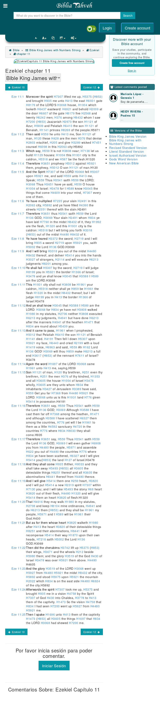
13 (18, 330)
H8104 (55, 506)
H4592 (52, 426)
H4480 (64, 234)
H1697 (53, 364)
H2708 (31, 506)
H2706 (62, 314)
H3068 (62, 105)
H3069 (48, 218)
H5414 (69, 255)
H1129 (38, 155)
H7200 (31, 121)
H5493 (53, 468)
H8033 (71, 431)
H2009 (94, 109)
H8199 (31, 272)
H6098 (42, 147)
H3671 (48, 552)
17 (18, 439)
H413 (69, 101)
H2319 (69, 485)
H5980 (31, 556)
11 (18, 284)
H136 (30, 218)
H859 (75, 289)
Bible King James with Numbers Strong (54, 50)
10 (18, 268)
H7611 (79, 355)
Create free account (132, 63)
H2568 (86, 113)
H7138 (85, 151)
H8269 (65, 130)
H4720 (77, 426)
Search (127, 15)
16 (18, 405)
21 (18, 522)
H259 (74, 481)
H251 (85, 372)
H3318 (87, 230)
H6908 (96, 443)
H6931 (90, 101)
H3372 (53, 238)
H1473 (61, 602)
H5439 (63, 326)
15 (18, 372)
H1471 (88, 322)
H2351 (41, 209)
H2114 (60, 259)
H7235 (57, 201)
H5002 (31, 247)
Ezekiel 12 (90, 87)
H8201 (46, 263)
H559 (45, 134)
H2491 (82, 201)
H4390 (83, 205)
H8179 (31, 105)
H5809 (39, 126)
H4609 (55, 192)
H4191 (49, 339)
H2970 (67, 121)
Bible (16, 50)
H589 (70, 188)
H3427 (47, 389)
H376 (58, 117)
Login (107, 27)
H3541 (58, 180)
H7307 (58, 96)
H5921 (91, 163)
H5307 (94, 172)
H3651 (45, 163)
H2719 (79, 238)
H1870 (73, 535)
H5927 (31, 573)
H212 (79, 552)
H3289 (76, 142)
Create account (137, 27)
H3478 (54, 188)
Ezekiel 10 (18, 87)
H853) (98, 96)
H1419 (31, 347)
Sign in (132, 70)
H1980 (31, 314)
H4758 (71, 593)
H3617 (37, 355)
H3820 (93, 481)
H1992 (96, 222)
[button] (5, 5)
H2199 (78, 343)
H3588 (83, 276)
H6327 (84, 418)
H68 (91, 489)
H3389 (76, 389)
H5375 (87, 96)
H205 (53, 142)
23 (18, 568)
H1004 (82, 105)
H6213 (93, 259)
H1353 (95, 376)
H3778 (79, 598)
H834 (91, 218)
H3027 (31, 259)
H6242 (40, 117)
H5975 (56, 577)
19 (18, 481)
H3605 (41, 380)
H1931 (76, 155)
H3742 (65, 547)
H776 (88, 397)
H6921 (67, 109)
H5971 (71, 447)
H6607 (43, 113)
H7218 (41, 539)
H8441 (50, 476)
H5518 (43, 159)
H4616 (38, 502)
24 (18, 589)
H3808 (66, 151)
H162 (86, 347)
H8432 (78, 117)
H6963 (50, 347)
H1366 (76, 272)
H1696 (50, 614)
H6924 (95, 581)
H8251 (56, 472)
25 (18, 614)
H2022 (31, 581)
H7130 (31, 489)
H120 (37, 138)
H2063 (62, 147)
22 (18, 547)
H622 (30, 451)
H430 (94, 556)
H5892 (47, 205)
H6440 (54, 343)
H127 (68, 460)
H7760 (44, 222)
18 (18, 464)
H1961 (81, 284)
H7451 (96, 142)
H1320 (50, 226)
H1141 (44, 130)
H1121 (88, 121)
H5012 (70, 163)
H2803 (31, 142)
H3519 (69, 556)
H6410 (67, 126)
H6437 (42, 109)
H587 (63, 159)
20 (18, 502)
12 (18, 305)
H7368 (56, 393)
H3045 (88, 188)
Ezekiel (94, 50)
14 (18, 364)
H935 (48, 101)
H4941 (62, 318)
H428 (55, 138)
